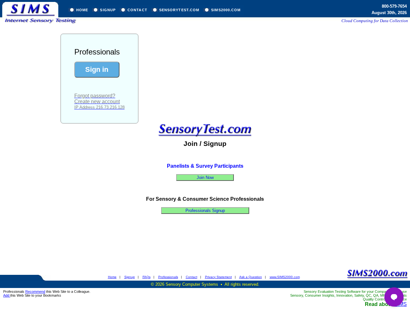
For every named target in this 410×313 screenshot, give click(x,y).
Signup (129, 277)
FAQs (147, 277)
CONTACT (137, 10)
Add (6, 295)
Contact (191, 277)
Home (112, 277)
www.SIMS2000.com (285, 277)
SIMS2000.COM (226, 10)
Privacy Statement (218, 277)
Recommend (35, 291)
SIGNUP (108, 10)
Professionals (168, 277)
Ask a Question (250, 277)
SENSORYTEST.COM (179, 10)
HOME (82, 10)
